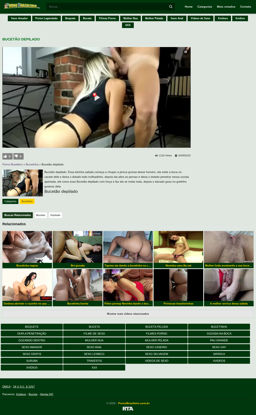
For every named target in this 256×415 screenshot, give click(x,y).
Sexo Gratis (32, 354)
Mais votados (226, 6)
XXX (128, 25)
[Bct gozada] (77, 247)
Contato (245, 6)
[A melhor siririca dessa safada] (229, 285)
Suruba (32, 360)
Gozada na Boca (219, 333)
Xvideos (223, 18)
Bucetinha (32, 164)
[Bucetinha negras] (27, 247)
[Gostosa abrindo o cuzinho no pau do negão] (27, 285)
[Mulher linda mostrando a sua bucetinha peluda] (229, 247)
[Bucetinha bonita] (77, 285)
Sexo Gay (219, 347)
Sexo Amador (19, 18)
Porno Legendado (46, 18)
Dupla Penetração (31, 333)
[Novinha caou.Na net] (178, 247)
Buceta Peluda (156, 326)
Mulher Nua (130, 18)
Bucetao (40, 215)
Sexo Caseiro (156, 347)
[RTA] (128, 409)
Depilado (55, 215)
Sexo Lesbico (94, 354)
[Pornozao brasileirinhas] (178, 285)
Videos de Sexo (200, 18)
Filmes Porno (107, 18)
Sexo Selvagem (156, 354)
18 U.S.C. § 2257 (24, 386)
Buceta (87, 18)
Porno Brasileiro (12, 164)
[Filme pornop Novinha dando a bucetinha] (128, 285)
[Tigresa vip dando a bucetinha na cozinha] (128, 247)
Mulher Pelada (154, 18)
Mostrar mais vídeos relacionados (128, 313)
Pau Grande (219, 340)
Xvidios (240, 18)
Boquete (70, 18)
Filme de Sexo (94, 333)
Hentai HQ (46, 394)
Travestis (94, 360)
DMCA (6, 386)
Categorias (204, 6)
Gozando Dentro (31, 340)
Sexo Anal (177, 18)
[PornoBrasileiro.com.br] (22, 8)
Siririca (219, 354)
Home (189, 6)
